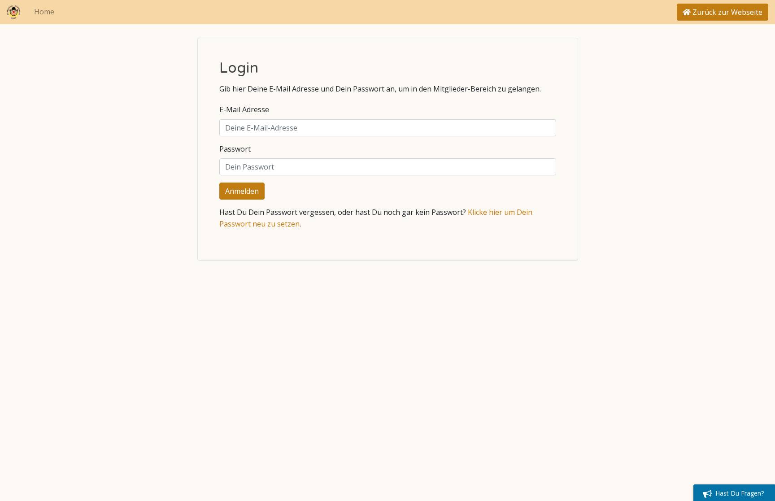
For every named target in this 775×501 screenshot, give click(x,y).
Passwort (235, 149)
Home (44, 12)
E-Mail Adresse (244, 109)
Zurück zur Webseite (726, 12)
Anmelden (242, 191)
